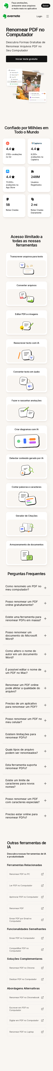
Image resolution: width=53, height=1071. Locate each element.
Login (39, 16)
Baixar (46, 5)
